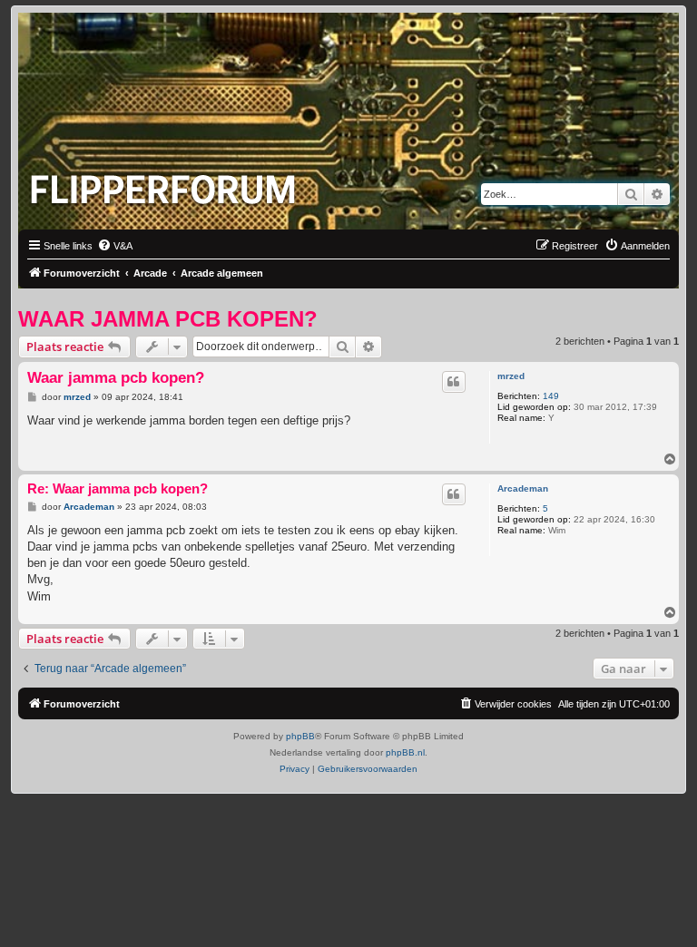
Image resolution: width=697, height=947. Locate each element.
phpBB (300, 736)
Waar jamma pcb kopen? (168, 319)
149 (551, 396)
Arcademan (522, 488)
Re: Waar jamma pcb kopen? (117, 488)
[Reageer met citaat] (454, 382)
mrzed (511, 376)
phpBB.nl (405, 752)
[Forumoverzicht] (167, 184)
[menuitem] (115, 246)
